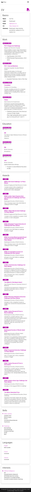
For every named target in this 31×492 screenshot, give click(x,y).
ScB (5, 160)
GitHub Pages (11, 490)
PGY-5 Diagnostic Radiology (12, 46)
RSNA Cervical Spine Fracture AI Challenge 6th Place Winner (13, 252)
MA (5, 147)
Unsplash (21, 490)
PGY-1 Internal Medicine (11, 66)
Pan (3, 2)
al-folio (22, 489)
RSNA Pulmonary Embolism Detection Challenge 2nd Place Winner (15, 297)
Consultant (7, 85)
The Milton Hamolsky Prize (12, 392)
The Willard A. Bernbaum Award (13, 282)
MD (5, 133)
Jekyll (18, 489)
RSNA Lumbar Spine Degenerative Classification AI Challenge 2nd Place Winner (14, 197)
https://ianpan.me (13, 26)
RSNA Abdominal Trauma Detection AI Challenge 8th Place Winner (15, 224)
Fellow (6, 100)
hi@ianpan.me (13, 23)
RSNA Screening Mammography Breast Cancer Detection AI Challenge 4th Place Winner (15, 238)
